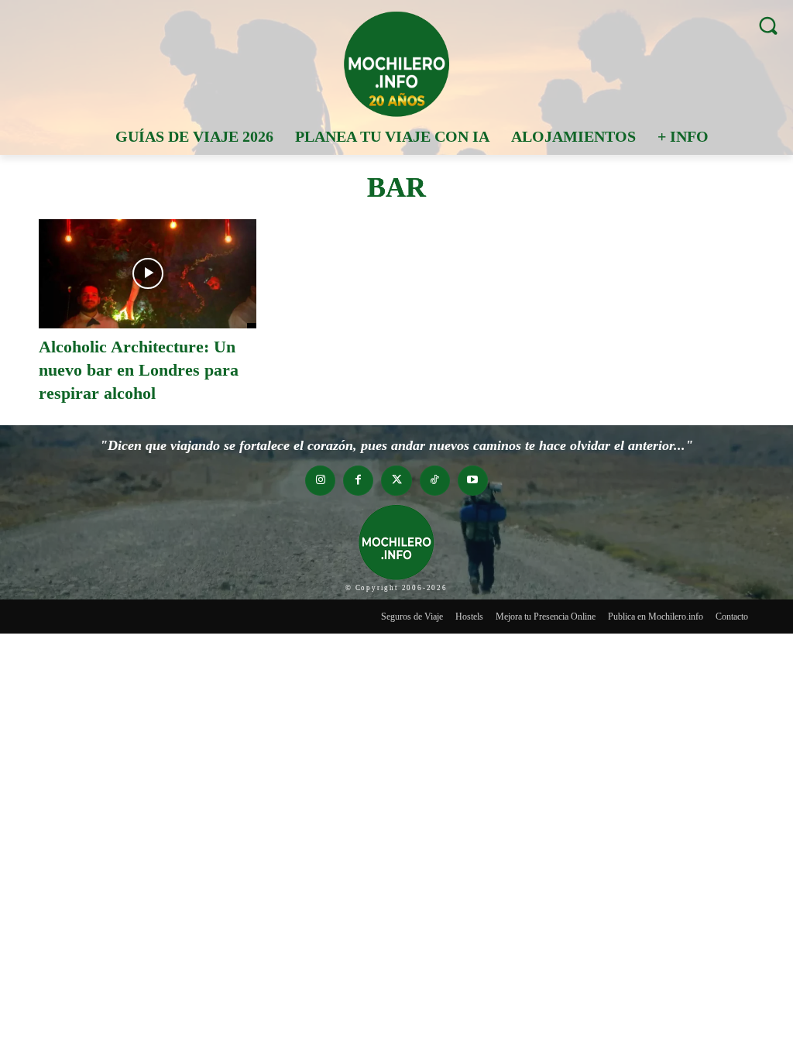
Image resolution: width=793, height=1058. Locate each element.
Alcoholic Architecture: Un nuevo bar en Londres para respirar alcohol (139, 370)
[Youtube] (473, 480)
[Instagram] (320, 480)
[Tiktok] (435, 480)
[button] (768, 25)
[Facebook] (358, 480)
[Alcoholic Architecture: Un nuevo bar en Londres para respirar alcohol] (147, 273)
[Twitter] (396, 480)
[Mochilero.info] (396, 63)
